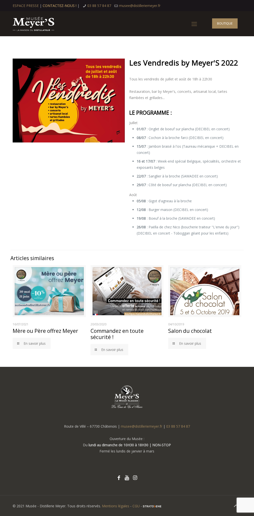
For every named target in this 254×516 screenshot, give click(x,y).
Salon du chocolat (190, 330)
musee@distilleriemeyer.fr (139, 5)
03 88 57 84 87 (99, 5)
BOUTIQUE (225, 23)
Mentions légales (115, 506)
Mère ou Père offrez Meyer (45, 330)
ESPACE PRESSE (26, 5)
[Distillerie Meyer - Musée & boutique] (33, 23)
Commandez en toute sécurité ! (117, 334)
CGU (136, 506)
